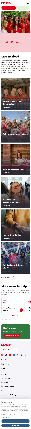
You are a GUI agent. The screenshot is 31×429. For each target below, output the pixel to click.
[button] (28, 3)
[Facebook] (14, 355)
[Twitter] (25, 355)
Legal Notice (13, 414)
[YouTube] (10, 355)
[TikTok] (6, 355)
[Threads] (21, 355)
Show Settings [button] (6, 417)
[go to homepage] (6, 3)
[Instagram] (2, 355)
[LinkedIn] (18, 355)
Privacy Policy (4, 414)
